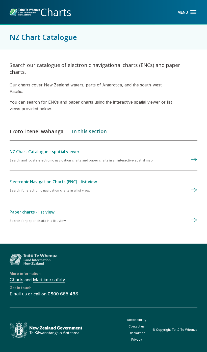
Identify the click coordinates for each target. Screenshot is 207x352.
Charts (16, 279)
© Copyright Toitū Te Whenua (174, 330)
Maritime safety (49, 279)
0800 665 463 (63, 293)
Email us (18, 293)
